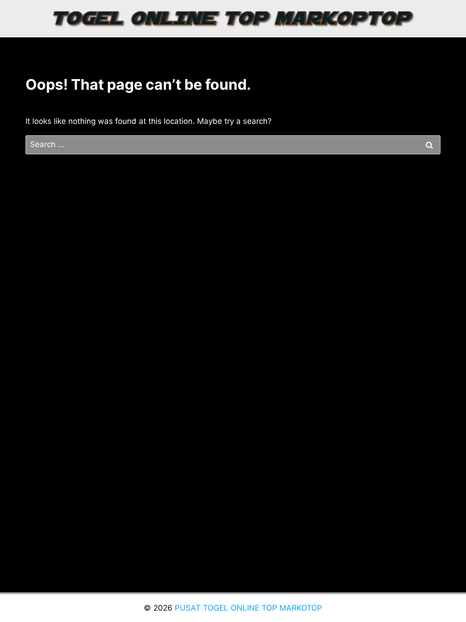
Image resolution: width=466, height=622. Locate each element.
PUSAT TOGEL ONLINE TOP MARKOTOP (248, 607)
